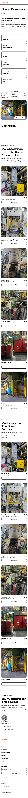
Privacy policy (4, 783)
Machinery (4, 749)
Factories (3, 755)
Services (3, 747)
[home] (5, 2)
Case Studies (4, 758)
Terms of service (5, 786)
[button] (25, 2)
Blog (2, 761)
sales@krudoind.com (6, 792)
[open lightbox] (14, 110)
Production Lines (5, 752)
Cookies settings (5, 789)
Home (3, 744)
